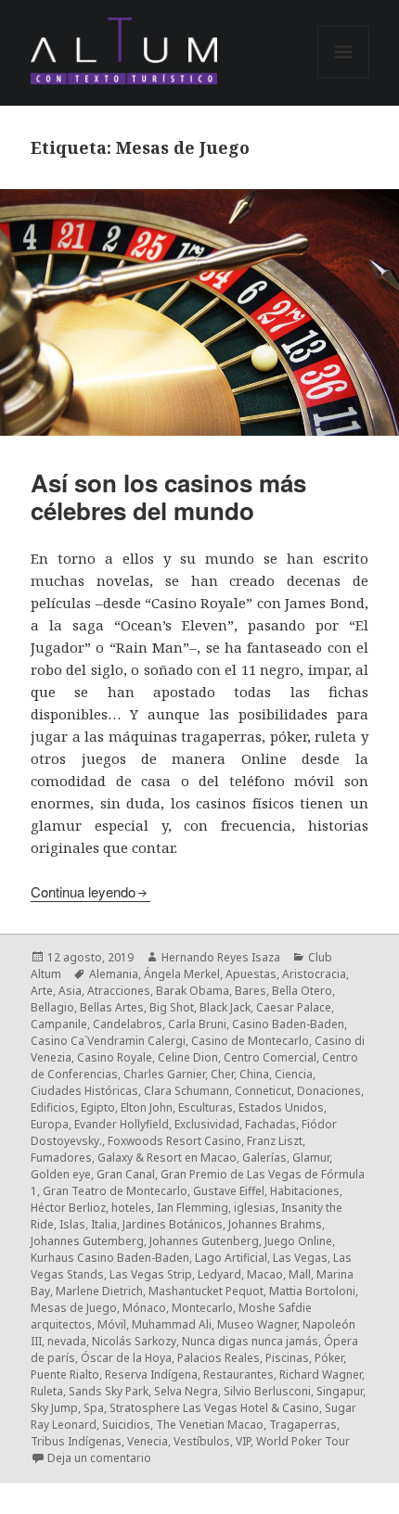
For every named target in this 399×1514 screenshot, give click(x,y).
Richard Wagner (320, 1374)
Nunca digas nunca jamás (250, 1341)
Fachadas (270, 1124)
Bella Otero (302, 991)
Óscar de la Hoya (126, 1358)
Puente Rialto (65, 1374)
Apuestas (251, 974)
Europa (50, 1124)
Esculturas (205, 1107)
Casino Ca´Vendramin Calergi (108, 1041)
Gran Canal (126, 1174)
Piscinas (287, 1358)
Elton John (147, 1107)
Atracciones (118, 991)
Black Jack (225, 1007)
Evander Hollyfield (121, 1124)
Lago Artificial (231, 1258)
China (254, 1074)
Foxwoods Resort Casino (174, 1141)
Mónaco (144, 1308)
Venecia (147, 1441)
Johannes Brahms (275, 1224)
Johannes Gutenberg (204, 1241)
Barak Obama (192, 991)
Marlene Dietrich (99, 1291)
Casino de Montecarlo (250, 1041)
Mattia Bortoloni (312, 1291)
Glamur (310, 1157)
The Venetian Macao (210, 1424)
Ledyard (219, 1274)
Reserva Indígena (151, 1374)
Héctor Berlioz (68, 1207)
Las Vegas (300, 1258)
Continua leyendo (83, 891)
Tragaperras (303, 1424)
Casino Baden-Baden (288, 1024)
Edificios (53, 1107)
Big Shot (171, 1007)
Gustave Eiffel (228, 1191)
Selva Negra (186, 1391)
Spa (94, 1408)
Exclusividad (206, 1124)
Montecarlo (202, 1308)
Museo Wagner (257, 1324)
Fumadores (61, 1157)
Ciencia (294, 1074)
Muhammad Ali (172, 1324)
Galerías (264, 1157)
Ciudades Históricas (84, 1091)
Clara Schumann (186, 1091)
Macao (265, 1274)
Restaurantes (238, 1374)
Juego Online (298, 1241)
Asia (70, 991)
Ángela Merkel (182, 974)
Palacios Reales (218, 1358)
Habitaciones (305, 1191)
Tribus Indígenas (76, 1441)
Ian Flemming (192, 1207)
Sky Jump (54, 1408)
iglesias (255, 1207)
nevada (66, 1341)
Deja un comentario (99, 1458)
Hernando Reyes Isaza (220, 957)
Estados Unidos (281, 1107)
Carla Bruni (197, 1024)
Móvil (111, 1324)
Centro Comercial (270, 1057)
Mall (300, 1274)
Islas (72, 1224)
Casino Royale (114, 1057)
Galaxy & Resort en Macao (167, 1157)
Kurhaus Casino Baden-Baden (110, 1258)
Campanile (59, 1024)
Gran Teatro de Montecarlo (115, 1191)
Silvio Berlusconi (267, 1391)
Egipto (98, 1107)
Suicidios (126, 1424)
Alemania (113, 974)
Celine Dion (188, 1057)
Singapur (339, 1391)
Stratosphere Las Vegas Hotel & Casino (214, 1408)
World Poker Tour (303, 1441)
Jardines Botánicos (172, 1224)
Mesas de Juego (74, 1308)
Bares (250, 991)
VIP (243, 1441)
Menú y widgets (343, 77)
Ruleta (47, 1391)
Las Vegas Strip (150, 1274)
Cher (222, 1074)
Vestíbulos (202, 1441)
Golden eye (61, 1174)
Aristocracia (314, 974)
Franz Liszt (274, 1141)
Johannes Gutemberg (87, 1241)
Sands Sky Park (108, 1391)
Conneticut (263, 1091)
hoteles (131, 1207)
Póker (329, 1358)
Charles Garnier (164, 1074)
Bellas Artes (112, 1007)
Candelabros (127, 1024)
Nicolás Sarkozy (134, 1341)
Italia (104, 1224)
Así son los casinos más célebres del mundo (168, 496)
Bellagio (52, 1007)
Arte (42, 991)
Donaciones (329, 1091)
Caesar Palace (293, 1007)
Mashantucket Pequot (206, 1291)
